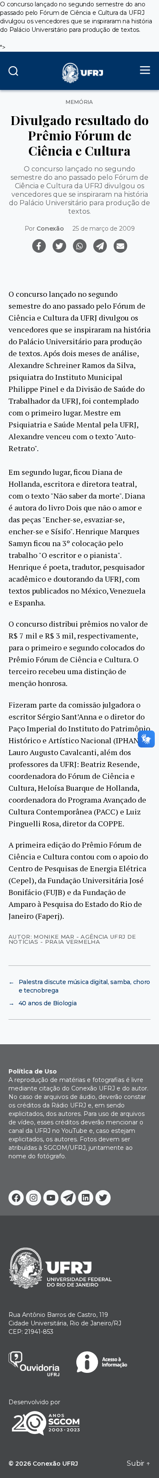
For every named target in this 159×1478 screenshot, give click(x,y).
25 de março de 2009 (103, 228)
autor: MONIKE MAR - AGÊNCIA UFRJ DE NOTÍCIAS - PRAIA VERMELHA (72, 939)
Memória (79, 102)
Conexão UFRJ (55, 1463)
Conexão (50, 228)
